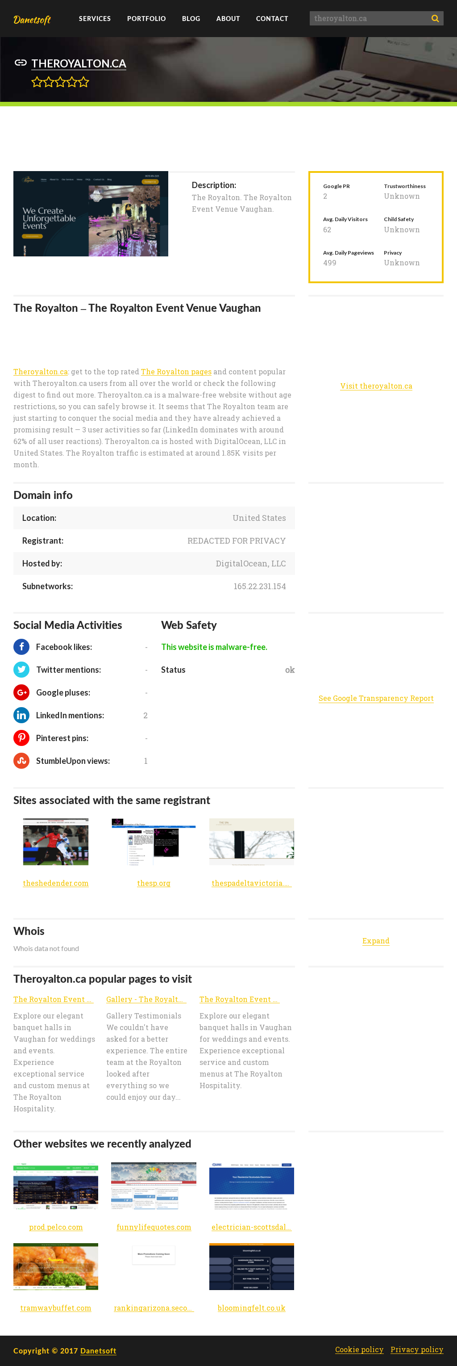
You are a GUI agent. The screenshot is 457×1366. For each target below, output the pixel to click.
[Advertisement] (228, 137)
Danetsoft (98, 1350)
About (228, 18)
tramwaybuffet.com (55, 1308)
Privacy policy (417, 1349)
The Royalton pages (176, 372)
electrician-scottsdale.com (252, 1227)
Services (95, 18)
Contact (272, 18)
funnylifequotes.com (153, 1227)
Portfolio (146, 18)
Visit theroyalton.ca (376, 385)
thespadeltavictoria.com (252, 883)
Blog (191, 18)
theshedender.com (56, 883)
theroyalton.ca (78, 63)
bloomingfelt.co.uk (252, 1308)
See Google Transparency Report (376, 698)
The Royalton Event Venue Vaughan (53, 999)
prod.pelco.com (56, 1227)
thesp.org (153, 883)
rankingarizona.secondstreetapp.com (154, 1308)
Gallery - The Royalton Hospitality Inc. (146, 999)
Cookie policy (359, 1349)
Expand (376, 940)
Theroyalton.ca (40, 372)
